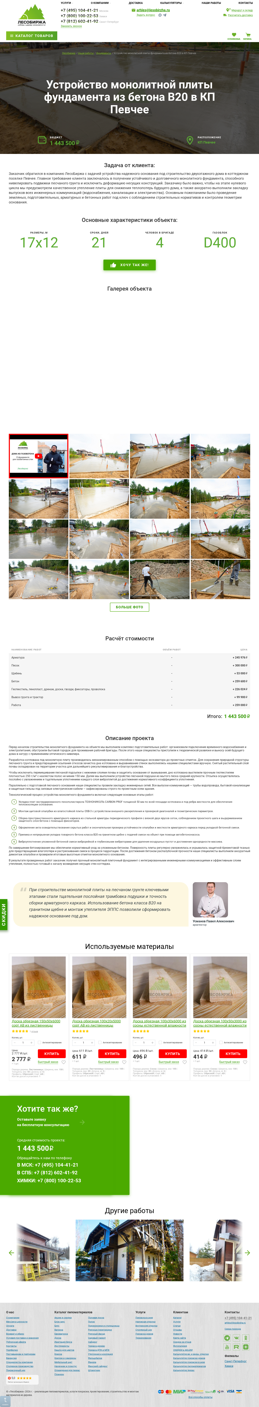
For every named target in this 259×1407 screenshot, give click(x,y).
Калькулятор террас (184, 1370)
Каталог (177, 1317)
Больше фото (129, 607)
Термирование (143, 1338)
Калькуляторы (171, 3)
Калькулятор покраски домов (189, 1358)
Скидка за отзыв (182, 1342)
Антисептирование (51, 1042)
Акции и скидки (63, 1317)
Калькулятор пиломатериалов (189, 1366)
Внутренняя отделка (146, 1326)
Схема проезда (233, 1329)
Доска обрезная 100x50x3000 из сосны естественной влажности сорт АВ (220, 1023)
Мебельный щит (63, 1362)
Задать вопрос (146, 15)
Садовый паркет (97, 1338)
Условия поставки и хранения (22, 1338)
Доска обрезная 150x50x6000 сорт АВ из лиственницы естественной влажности (36, 1023)
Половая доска (96, 1317)
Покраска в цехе (144, 1317)
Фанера (92, 1362)
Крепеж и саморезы (65, 1358)
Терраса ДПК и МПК (98, 1350)
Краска (58, 1354)
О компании (100, 3)
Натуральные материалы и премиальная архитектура (129, 1235)
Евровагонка (61, 1334)
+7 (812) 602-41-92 (79, 21)
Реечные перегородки (100, 1330)
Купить (51, 1054)
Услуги (66, 3)
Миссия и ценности (16, 1322)
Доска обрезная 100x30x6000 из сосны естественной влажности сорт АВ (159, 1023)
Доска (57, 1338)
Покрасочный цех (15, 1370)
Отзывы (177, 1330)
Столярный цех (143, 1330)
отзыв (34, 1031)
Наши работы (211, 3)
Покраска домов (144, 1334)
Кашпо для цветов (64, 1350)
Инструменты (61, 1346)
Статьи (177, 1326)
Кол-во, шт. (17, 1038)
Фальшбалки (95, 1358)
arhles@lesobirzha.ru (153, 10)
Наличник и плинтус (65, 1366)
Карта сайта (179, 1338)
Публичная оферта (16, 1342)
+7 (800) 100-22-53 (79, 15)
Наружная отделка (145, 1322)
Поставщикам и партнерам (20, 1354)
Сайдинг (92, 1342)
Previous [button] (11, 1251)
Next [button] (247, 1251)
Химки (229, 1366)
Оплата (10, 1326)
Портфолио (12, 1350)
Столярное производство (19, 1366)
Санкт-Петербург (236, 1361)
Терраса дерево (96, 1346)
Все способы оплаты (200, 1397)
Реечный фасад (96, 1334)
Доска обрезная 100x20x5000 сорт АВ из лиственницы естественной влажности (96, 1023)
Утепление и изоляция (100, 1354)
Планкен (59, 1374)
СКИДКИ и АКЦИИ (183, 1350)
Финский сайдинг (97, 1366)
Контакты (246, 3)
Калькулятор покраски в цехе (189, 1362)
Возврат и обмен (15, 1334)
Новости (177, 1334)
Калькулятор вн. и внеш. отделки (191, 1354)
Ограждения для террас (67, 1370)
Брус (56, 1326)
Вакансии (11, 1358)
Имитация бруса (63, 1342)
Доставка (136, 3)
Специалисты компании (19, 1362)
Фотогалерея (180, 1346)
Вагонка (58, 1330)
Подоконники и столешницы (103, 1326)
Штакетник (94, 1370)
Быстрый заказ (48, 1062)
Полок (91, 1322)
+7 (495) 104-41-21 (79, 10)
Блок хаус (59, 1322)
